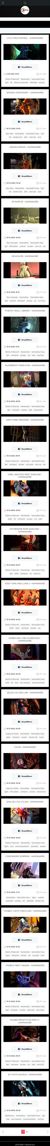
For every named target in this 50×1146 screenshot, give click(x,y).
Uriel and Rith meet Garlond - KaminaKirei (25, 476)
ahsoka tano (17, 137)
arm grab (29, 464)
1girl (6, 82)
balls (33, 355)
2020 (16, 573)
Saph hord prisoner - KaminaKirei (25, 420)
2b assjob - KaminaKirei (25, 256)
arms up (38, 246)
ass (44, 246)
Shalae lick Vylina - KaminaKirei (25, 802)
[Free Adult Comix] (25, 10)
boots (41, 737)
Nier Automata (12, 243)
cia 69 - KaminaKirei (25, 747)
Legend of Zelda (12, 734)
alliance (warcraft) (21, 82)
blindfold (30, 901)
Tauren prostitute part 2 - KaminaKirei (25, 1021)
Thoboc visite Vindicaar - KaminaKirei (25, 911)
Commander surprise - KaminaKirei (25, 856)
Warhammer (9, 1115)
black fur (37, 573)
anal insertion (25, 682)
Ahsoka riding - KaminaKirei (25, 147)
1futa (7, 682)
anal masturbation (22, 846)
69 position (14, 246)
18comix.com (30, 1144)
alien (26, 137)
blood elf (40, 1064)
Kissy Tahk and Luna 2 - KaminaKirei (25, 584)
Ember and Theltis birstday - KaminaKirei (25, 639)
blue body (40, 1010)
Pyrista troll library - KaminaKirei (25, 311)
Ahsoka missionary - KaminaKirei (25, 93)
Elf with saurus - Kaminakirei (25, 1075)
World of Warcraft (12, 79)
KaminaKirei (25, 79)
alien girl (32, 137)
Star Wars (9, 133)
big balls (40, 355)
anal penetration (38, 682)
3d (11, 82)
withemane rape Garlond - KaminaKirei (25, 530)
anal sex (41, 1119)
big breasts (38, 410)
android (23, 246)
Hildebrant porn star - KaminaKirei (25, 365)
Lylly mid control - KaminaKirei (25, 38)
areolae (42, 82)
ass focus (41, 301)
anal (39, 137)
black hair (31, 1010)
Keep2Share (27, 67)
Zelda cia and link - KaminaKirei (25, 693)
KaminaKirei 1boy (38, 79)
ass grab (35, 955)
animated (33, 82)
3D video (42, 74)
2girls (10, 519)
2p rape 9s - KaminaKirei (25, 202)
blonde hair (33, 737)
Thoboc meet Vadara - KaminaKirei (25, 965)
